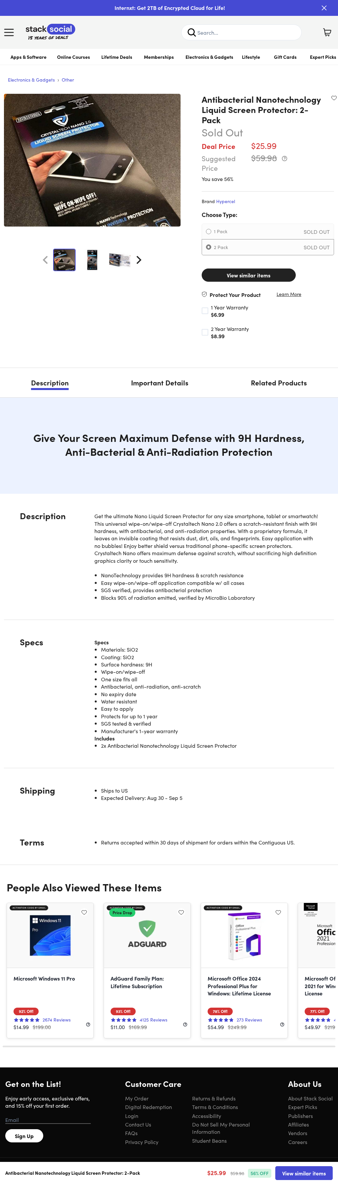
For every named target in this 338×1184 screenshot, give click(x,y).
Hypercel (225, 201)
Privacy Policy (141, 1141)
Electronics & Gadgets (209, 57)
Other (68, 79)
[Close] (324, 8)
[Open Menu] (10, 32)
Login (131, 1115)
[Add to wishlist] (334, 98)
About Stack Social (310, 1098)
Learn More (289, 294)
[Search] (191, 32)
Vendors (297, 1132)
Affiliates (298, 1124)
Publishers (300, 1115)
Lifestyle (251, 57)
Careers (297, 1141)
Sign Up (24, 1135)
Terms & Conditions (215, 1106)
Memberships (159, 57)
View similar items (248, 275)
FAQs (131, 1132)
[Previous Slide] (45, 260)
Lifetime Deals (116, 57)
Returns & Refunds (214, 1098)
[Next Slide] (139, 260)
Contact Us (138, 1124)
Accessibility (206, 1115)
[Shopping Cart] (327, 32)
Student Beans (209, 1140)
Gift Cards (285, 57)
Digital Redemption (148, 1106)
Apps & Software (29, 57)
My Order (137, 1098)
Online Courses (73, 57)
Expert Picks (302, 1106)
